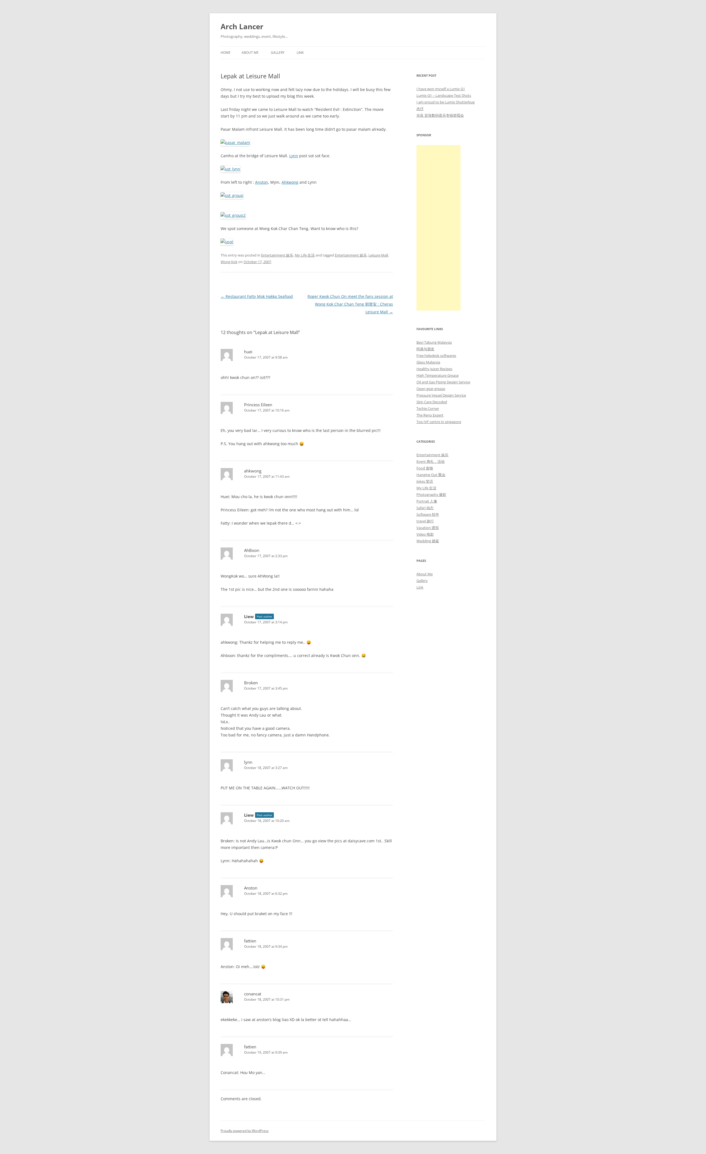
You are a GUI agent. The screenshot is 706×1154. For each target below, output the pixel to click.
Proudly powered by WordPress (245, 1130)
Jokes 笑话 (424, 481)
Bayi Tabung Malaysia (434, 342)
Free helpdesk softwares (436, 355)
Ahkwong (290, 182)
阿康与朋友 (425, 348)
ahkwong (252, 471)
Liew (249, 616)
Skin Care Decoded (431, 401)
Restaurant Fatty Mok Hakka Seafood (257, 296)
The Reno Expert (429, 415)
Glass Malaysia (428, 362)
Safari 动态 (425, 507)
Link (300, 52)
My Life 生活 (305, 255)
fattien (250, 941)
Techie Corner (427, 408)
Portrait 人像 (426, 501)
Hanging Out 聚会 (430, 474)
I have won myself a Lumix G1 (440, 88)
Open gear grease (430, 388)
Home (226, 52)
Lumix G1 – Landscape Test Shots (443, 95)
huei (248, 351)
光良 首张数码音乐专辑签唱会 (440, 115)
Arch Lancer (242, 26)
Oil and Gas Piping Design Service (443, 382)
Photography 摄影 (431, 494)
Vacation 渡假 (427, 527)
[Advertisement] (438, 228)
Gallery (278, 52)
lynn (248, 762)
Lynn (293, 155)
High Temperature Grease (437, 375)
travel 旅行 (425, 521)
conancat (252, 994)
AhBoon (251, 550)
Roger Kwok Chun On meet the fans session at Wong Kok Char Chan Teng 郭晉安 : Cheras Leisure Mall (350, 304)
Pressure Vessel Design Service (441, 395)
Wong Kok (229, 261)
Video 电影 (425, 534)
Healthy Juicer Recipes (434, 368)
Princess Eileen (258, 404)
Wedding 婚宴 (427, 540)
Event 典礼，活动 (430, 461)
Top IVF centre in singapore (438, 421)
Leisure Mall (378, 255)
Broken (251, 682)
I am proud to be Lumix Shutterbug (445, 102)
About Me (250, 52)
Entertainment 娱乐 (277, 255)
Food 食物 (424, 468)
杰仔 (420, 108)
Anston (261, 182)
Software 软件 (427, 514)
